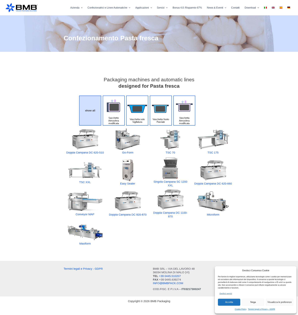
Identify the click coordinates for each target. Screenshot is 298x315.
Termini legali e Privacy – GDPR (261, 309)
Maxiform (85, 243)
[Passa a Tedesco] (289, 7)
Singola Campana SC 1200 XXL (170, 183)
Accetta (229, 302)
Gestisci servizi (225, 293)
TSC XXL (85, 182)
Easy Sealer (127, 183)
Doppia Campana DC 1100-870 (170, 214)
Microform (213, 214)
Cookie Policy (240, 309)
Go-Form (127, 152)
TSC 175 (213, 152)
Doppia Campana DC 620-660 (213, 183)
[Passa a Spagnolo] (281, 7)
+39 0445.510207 (170, 276)
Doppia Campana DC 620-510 (85, 152)
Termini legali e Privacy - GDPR (83, 268)
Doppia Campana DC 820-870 (128, 214)
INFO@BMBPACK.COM (168, 283)
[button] (76, 7)
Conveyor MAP (85, 214)
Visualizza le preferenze (279, 302)
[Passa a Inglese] (273, 7)
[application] (81, 7)
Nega (253, 302)
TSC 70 (170, 152)
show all (90, 110)
